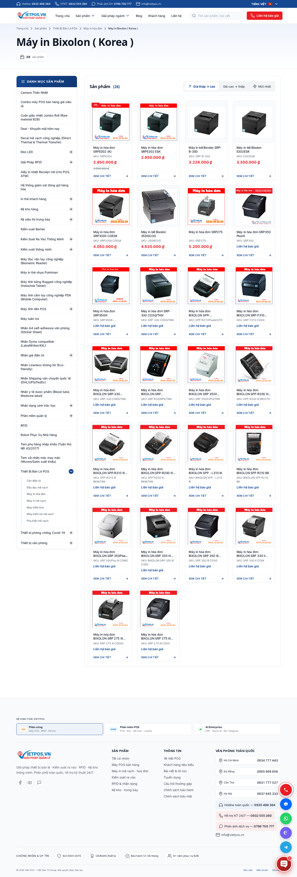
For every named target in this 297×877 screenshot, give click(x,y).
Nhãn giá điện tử (32, 355)
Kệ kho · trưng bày (125, 790)
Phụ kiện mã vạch (37, 520)
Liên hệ (176, 16)
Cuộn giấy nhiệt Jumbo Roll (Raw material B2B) (44, 117)
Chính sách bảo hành (179, 790)
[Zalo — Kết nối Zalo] (286, 804)
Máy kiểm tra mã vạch (40, 514)
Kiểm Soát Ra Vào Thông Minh (42, 239)
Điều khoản (262, 870)
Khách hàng (156, 16)
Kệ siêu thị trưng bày (35, 219)
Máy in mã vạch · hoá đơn (130, 771)
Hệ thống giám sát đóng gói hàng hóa (44, 187)
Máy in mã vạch (36, 500)
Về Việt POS (172, 758)
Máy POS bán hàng (125, 765)
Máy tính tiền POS (33, 309)
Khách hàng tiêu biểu (179, 765)
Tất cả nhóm (120, 758)
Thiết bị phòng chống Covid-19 (43, 533)
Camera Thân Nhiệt (34, 92)
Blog (139, 16)
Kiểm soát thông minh (36, 249)
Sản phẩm (41, 28)
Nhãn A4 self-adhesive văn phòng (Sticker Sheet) (45, 330)
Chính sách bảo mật (178, 796)
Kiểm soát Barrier (33, 229)
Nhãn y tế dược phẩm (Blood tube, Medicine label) (45, 394)
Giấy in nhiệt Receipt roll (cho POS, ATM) (45, 174)
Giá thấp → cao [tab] (204, 86)
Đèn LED (27, 152)
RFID (24, 425)
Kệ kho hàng (29, 209)
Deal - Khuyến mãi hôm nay (40, 128)
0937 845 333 (267, 793)
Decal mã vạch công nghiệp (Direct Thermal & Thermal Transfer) (46, 140)
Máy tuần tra (30, 319)
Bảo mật (248, 870)
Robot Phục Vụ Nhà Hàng (39, 435)
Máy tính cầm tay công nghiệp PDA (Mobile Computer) (46, 297)
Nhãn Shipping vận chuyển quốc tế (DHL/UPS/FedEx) (46, 380)
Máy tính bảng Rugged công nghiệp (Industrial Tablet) (46, 283)
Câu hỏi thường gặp (178, 783)
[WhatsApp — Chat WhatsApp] (286, 818)
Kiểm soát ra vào (123, 777)
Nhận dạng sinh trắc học (38, 405)
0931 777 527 (267, 782)
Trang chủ (62, 16)
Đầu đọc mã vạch (37, 487)
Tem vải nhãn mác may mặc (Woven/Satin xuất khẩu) (40, 459)
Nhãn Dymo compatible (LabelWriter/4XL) (37, 343)
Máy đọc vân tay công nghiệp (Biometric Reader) (42, 261)
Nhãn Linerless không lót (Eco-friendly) (42, 367)
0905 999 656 (267, 771)
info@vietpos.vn (232, 835)
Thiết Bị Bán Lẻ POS (65, 28)
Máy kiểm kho (35, 507)
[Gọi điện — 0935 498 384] (286, 790)
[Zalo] (39, 783)
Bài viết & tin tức (175, 771)
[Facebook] (20, 783)
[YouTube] (30, 783)
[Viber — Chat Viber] (286, 833)
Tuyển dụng (172, 777)
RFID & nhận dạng (124, 783)
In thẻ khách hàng (33, 199)
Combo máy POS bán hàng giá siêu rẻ (46, 104)
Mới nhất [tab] (264, 86)
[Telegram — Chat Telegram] (286, 847)
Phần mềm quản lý (34, 416)
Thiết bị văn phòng (34, 543)
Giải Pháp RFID (31, 162)
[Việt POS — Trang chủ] (31, 15)
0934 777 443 (267, 760)
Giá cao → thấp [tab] (234, 86)
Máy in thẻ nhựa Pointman (39, 272)
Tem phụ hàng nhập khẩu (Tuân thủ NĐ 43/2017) (46, 446)
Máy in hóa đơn (92, 28)
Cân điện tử (34, 480)
